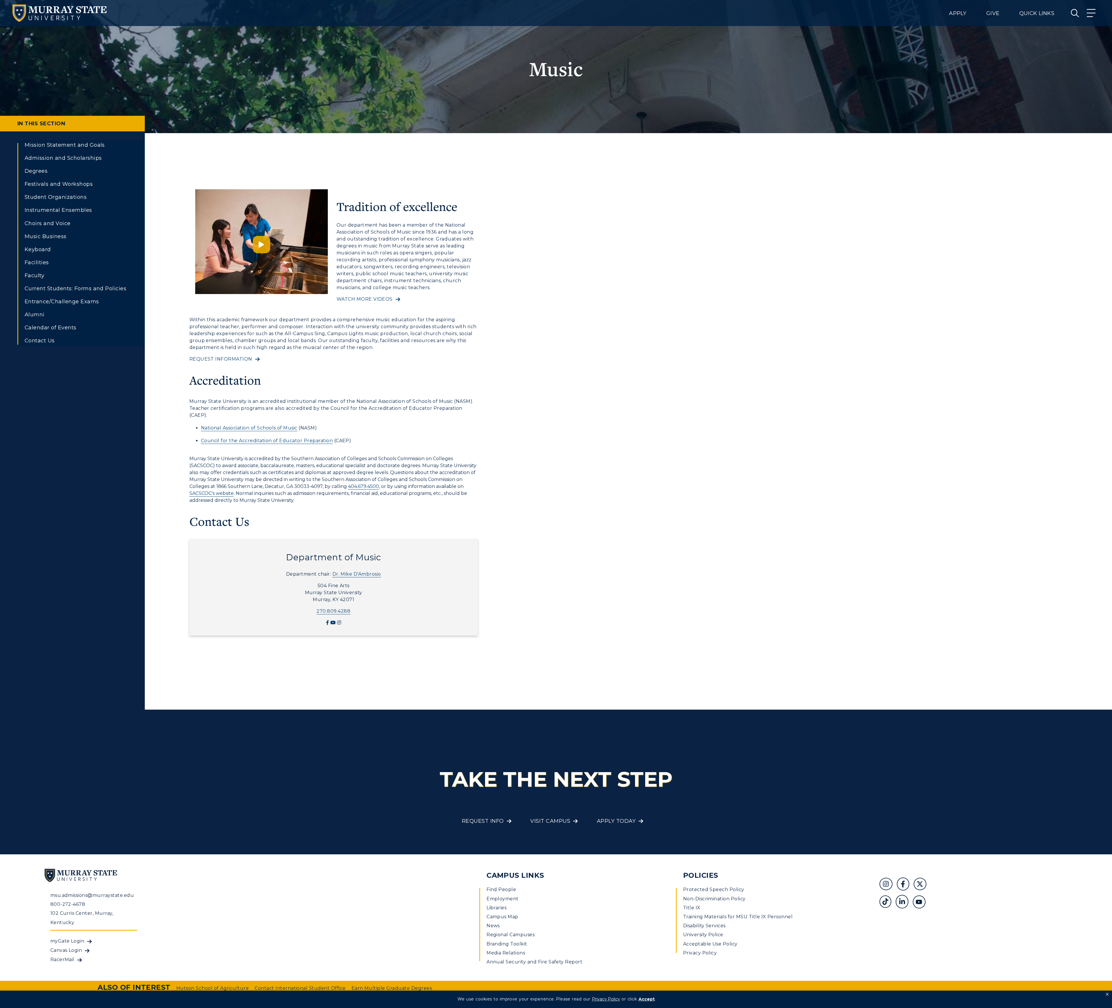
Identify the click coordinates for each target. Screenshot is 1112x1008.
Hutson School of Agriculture (212, 988)
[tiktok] (887, 902)
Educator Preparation (306, 440)
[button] (1107, 994)
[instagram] (339, 622)
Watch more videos (364, 299)
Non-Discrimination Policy (714, 898)
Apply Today (616, 821)
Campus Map (502, 916)
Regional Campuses (511, 934)
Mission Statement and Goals (65, 145)
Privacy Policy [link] (606, 999)
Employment (503, 898)
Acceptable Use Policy (710, 944)
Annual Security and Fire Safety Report (534, 962)
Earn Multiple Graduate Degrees (392, 988)
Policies (700, 875)
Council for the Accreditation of (239, 440)
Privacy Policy (700, 953)
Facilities (37, 262)
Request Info (483, 821)
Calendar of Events (50, 327)
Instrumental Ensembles (58, 210)
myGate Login (67, 941)
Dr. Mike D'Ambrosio (356, 574)
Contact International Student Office (300, 988)
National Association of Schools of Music (249, 428)
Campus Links (515, 875)
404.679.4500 (363, 486)
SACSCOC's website (211, 493)
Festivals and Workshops (59, 184)
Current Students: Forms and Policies (75, 288)
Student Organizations (56, 197)
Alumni (35, 314)
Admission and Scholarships (63, 158)
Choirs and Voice (48, 223)
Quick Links (1036, 13)
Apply (957, 13)
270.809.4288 (333, 611)
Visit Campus (550, 821)
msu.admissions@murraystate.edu (92, 895)
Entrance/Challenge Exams (62, 301)
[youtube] (333, 622)
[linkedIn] (904, 902)
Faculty (34, 275)
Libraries (496, 907)
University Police (703, 934)
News (493, 925)
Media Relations (506, 953)
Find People (501, 889)
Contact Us (40, 340)
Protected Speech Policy (713, 889)
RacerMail (62, 959)
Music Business (46, 236)
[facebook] (327, 622)
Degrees (36, 171)
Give (992, 13)
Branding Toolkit (507, 944)
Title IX (692, 907)
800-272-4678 (67, 904)
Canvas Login (66, 950)
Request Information (220, 359)
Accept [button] (647, 999)
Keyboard (38, 249)
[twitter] (922, 885)
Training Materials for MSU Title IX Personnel (738, 916)
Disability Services (704, 925)
